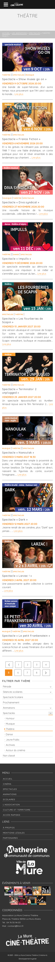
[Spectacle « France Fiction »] (27, 117)
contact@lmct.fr (15, 926)
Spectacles (18, 75)
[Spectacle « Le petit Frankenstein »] (27, 613)
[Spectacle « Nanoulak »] (27, 430)
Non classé (9, 755)
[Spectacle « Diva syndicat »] (27, 180)
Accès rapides (11, 815)
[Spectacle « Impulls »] (27, 236)
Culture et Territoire (16, 809)
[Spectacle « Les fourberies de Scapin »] (27, 296)
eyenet (34, 959)
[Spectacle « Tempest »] (8, 890)
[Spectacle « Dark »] (27, 497)
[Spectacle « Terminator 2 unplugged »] (27, 367)
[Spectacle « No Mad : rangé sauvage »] (46, 890)
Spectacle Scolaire (13, 697)
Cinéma (7, 784)
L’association (11, 804)
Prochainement (11, 702)
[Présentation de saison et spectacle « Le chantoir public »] (18, 890)
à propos (9, 827)
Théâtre (6, 75)
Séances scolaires (12, 691)
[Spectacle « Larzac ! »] (27, 554)
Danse (16, 254)
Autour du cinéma (15, 750)
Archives (10, 744)
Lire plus (19, 94)
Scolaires (9, 799)
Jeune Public (13, 739)
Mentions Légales (14, 832)
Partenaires (10, 838)
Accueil (7, 778)
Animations (9, 707)
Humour (10, 718)
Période (7, 686)
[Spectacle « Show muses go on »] (27, 57)
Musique (30, 75)
